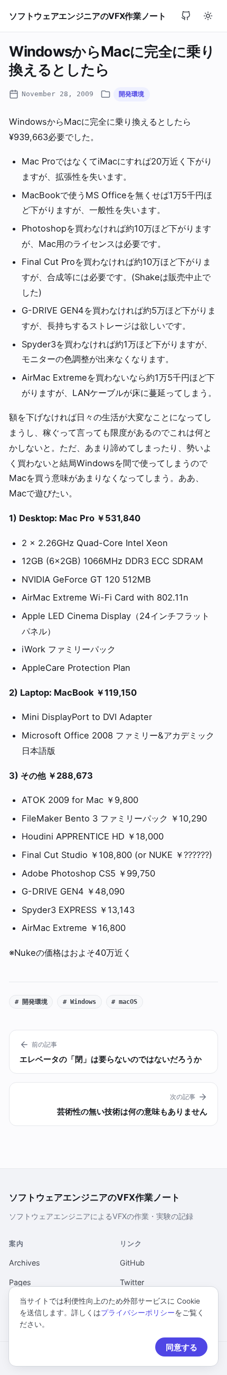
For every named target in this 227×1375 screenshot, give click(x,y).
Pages (20, 1282)
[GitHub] (186, 16)
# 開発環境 (31, 1001)
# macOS (124, 1001)
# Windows (79, 1001)
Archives (24, 1262)
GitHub (132, 1262)
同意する (181, 1347)
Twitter (132, 1282)
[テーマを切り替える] (208, 16)
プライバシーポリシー (138, 1312)
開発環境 (131, 94)
